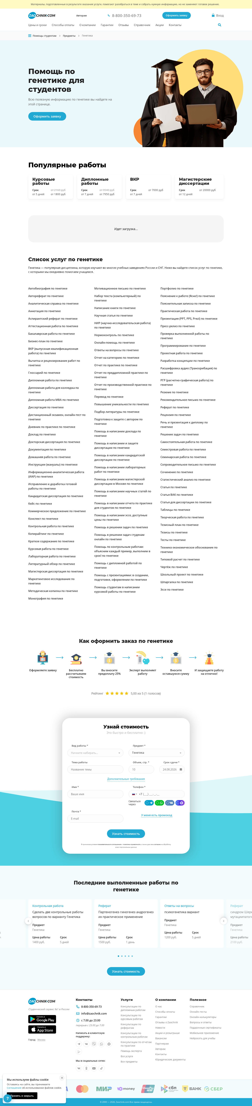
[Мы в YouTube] (94, 1068)
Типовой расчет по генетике (180, 559)
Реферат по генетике (174, 407)
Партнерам (162, 1043)
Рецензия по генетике (175, 415)
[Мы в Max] (109, 1044)
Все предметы (129, 1061)
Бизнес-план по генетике (45, 341)
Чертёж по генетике (174, 567)
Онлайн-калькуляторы (203, 1017)
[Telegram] (149, 803)
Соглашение (14, 1087)
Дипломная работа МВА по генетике (53, 400)
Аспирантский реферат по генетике (52, 318)
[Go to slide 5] (132, 956)
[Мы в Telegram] (79, 1044)
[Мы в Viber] (94, 1044)
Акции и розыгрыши (167, 1033)
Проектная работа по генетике (181, 353)
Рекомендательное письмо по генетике (187, 400)
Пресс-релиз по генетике (177, 326)
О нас (158, 1006)
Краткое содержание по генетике (51, 541)
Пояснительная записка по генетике (185, 303)
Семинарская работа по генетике (183, 457)
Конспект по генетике (43, 519)
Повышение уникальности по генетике (121, 404)
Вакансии (161, 1038)
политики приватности (132, 844)
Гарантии (107, 25)
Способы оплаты (63, 25)
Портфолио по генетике (177, 288)
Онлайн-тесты (198, 1011)
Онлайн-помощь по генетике (114, 342)
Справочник (142, 25)
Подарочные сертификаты (205, 1027)
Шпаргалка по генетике (176, 582)
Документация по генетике (47, 449)
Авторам (81, 15)
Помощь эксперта (131, 1051)
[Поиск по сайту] (220, 25)
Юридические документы (170, 1059)
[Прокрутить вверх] (244, 1092)
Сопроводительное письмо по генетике (188, 464)
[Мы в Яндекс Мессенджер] (79, 1051)
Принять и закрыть (22, 1095)
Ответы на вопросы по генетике (116, 350)
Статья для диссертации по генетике (185, 502)
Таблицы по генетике (175, 510)
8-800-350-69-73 (91, 1007)
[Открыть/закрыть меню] (29, 35)
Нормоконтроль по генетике (114, 335)
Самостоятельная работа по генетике (186, 442)
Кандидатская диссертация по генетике (55, 496)
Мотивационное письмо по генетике (120, 288)
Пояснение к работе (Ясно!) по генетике (187, 296)
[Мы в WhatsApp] (101, 1044)
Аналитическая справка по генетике (53, 303)
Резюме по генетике (174, 392)
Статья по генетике (173, 487)
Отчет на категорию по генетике (116, 358)
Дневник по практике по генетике (51, 427)
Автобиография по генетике (47, 288)
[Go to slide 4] (129, 956)
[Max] (180, 803)
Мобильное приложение (204, 1033)
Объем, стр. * (141, 762)
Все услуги (127, 1056)
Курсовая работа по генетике (48, 549)
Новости (160, 1027)
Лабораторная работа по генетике (52, 556)
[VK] (169, 803)
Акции (159, 25)
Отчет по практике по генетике (115, 365)
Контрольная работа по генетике (51, 526)
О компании (87, 25)
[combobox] (95, 753)
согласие (157, 844)
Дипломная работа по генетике (50, 380)
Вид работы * (80, 745)
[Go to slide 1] (118, 956)
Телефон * (139, 787)
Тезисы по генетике (174, 532)
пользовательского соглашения (109, 844)
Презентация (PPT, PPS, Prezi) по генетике (188, 318)
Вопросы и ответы (201, 1022)
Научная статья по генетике (113, 315)
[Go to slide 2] (122, 956)
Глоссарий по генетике (44, 373)
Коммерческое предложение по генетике (57, 511)
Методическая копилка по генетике (53, 591)
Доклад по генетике (42, 434)
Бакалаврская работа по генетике (51, 334)
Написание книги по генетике (115, 308)
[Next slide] (223, 921)
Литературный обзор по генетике (51, 564)
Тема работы (79, 762)
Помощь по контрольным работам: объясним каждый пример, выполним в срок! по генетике (122, 551)
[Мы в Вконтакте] (86, 1044)
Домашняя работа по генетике (49, 457)
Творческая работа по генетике (182, 517)
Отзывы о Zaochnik (166, 1022)
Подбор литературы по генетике (116, 412)
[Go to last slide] (28, 921)
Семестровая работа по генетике (183, 449)
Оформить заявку (176, 15)
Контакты (175, 25)
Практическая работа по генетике (183, 311)
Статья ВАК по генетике (176, 495)
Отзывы (123, 25)
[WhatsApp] (159, 803)
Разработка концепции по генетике (185, 361)
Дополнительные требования (126, 778)
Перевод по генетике (108, 397)
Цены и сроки (37, 25)
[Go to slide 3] (125, 956)
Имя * (75, 787)
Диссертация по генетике (46, 407)
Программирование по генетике (183, 346)
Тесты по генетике (173, 540)
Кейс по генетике (40, 503)
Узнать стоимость (126, 971)
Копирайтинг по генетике (46, 534)
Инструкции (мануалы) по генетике (52, 464)
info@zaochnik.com (94, 1013)
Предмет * (139, 745)
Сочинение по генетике (176, 472)
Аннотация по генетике (44, 311)
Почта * (76, 811)
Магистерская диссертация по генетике (55, 571)
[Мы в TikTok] (101, 1068)
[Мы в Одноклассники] (86, 1068)
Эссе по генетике (172, 589)
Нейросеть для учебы (202, 1038)
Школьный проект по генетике (181, 574)
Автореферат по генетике (46, 296)
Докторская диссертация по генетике (54, 442)
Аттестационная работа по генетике (53, 326)
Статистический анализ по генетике (185, 479)
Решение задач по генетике (179, 434)
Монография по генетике (45, 598)
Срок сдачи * (171, 762)
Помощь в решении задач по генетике (121, 527)
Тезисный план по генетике (179, 525)
